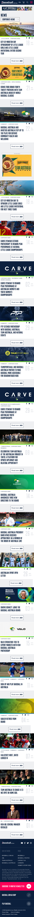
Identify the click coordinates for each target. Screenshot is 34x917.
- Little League (5, 38)
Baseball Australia (8, 863)
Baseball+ (21, 855)
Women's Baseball (6, 279)
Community (4, 124)
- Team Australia (5, 446)
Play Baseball (6, 903)
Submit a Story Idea (24, 865)
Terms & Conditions (15, 912)
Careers (21, 863)
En (20, 2)
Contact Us (22, 860)
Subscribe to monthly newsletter (13, 886)
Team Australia (7, 860)
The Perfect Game (17, 278)
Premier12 (3, 448)
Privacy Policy (5, 912)
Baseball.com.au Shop (9, 895)
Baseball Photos (24, 858)
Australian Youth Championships (10, 404)
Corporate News (15, 38)
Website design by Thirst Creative (9, 914)
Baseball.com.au (8, 855)
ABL (2, 821)
